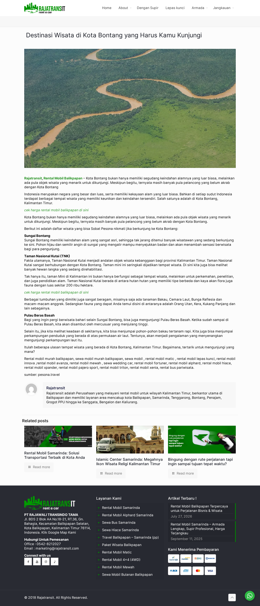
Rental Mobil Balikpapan (63, 178)
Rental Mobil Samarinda (121, 508)
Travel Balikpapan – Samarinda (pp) (130, 537)
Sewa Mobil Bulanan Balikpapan (127, 575)
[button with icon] (28, 561)
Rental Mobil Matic (117, 552)
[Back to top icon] (232, 597)
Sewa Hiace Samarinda (120, 530)
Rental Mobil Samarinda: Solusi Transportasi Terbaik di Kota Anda (54, 455)
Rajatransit (33, 178)
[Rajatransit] (44, 8)
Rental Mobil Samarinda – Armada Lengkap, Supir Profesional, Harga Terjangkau (198, 528)
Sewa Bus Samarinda (118, 523)
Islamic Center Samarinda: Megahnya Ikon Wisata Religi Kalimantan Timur (129, 461)
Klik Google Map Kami (58, 532)
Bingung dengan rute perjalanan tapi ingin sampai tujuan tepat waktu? (200, 461)
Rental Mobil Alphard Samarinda (127, 515)
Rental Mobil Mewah (118, 567)
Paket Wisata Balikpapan (121, 545)
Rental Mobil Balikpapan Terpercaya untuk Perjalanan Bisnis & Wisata (199, 508)
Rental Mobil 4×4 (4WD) (121, 560)
